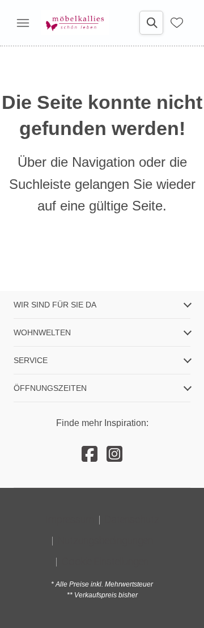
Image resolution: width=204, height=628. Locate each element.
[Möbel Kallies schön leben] (75, 22)
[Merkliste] (177, 23)
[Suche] (151, 22)
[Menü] (23, 23)
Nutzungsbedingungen (105, 540)
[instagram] (114, 454)
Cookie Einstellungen (105, 561)
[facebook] (89, 454)
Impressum (69, 519)
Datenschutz (132, 519)
